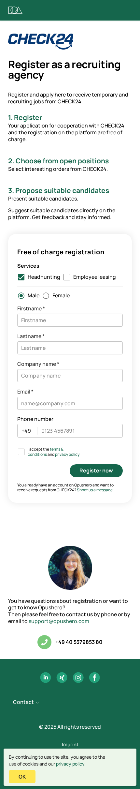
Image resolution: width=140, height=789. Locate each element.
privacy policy (70, 764)
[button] (70, 702)
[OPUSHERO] (15, 10)
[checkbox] (37, 277)
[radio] (27, 295)
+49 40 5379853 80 (79, 642)
